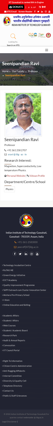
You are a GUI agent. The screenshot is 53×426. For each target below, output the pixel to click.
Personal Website (16, 175)
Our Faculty (18, 71)
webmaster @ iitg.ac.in (33, 417)
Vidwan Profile (37, 175)
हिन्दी (43, 7)
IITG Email (11, 11)
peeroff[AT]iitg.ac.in (28, 246)
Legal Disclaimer (9, 421)
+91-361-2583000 (28, 242)
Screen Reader (25, 11)
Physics (9, 189)
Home (5, 71)
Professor (33, 71)
